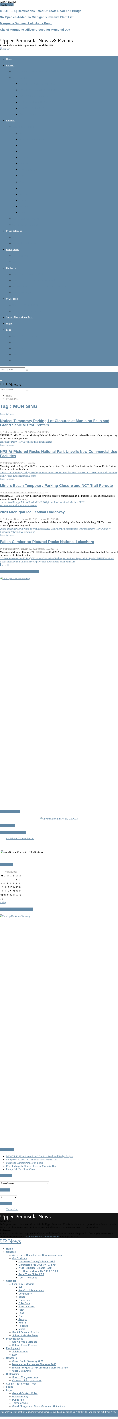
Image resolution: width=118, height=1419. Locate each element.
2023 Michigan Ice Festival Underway (32, 512)
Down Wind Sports (26, 528)
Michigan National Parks (44, 472)
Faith (21, 175)
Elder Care (24, 163)
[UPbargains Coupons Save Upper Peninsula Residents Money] (59, 818)
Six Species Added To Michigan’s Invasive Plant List (36, 17)
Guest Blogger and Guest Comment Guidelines (38, 360)
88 (8, 564)
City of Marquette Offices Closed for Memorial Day (35, 29)
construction (6, 441)
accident (19, 558)
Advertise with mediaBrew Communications (37, 71)
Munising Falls (31, 441)
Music (21, 212)
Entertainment (26, 169)
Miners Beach (62, 472)
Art (20, 133)
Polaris (13, 531)
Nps (36, 561)
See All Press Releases (24, 237)
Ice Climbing (53, 528)
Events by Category (23, 126)
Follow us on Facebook (13, 832)
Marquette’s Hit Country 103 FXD (37, 89)
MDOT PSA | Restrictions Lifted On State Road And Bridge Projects (39, 1156)
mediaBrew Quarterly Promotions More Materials (40, 286)
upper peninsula (67, 561)
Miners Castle (76, 472)
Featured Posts (15, 505)
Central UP (5, 472)
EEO (14, 261)
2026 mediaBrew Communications (42, 1236)
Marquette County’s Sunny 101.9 (36, 83)
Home (9, 59)
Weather (48, 441)
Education (24, 157)
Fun (20, 188)
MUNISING (18, 441)
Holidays (23, 206)
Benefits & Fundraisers (31, 139)
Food (21, 181)
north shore (29, 561)
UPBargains (12, 299)
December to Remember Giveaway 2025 (34, 280)
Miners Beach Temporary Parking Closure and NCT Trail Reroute (56, 485)
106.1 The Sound (27, 114)
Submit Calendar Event (25, 224)
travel (41, 441)
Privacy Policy (20, 342)
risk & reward (23, 531)
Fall (25, 558)
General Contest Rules (24, 336)
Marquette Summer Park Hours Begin (26, 23)
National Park (17, 561)
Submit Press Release (24, 243)
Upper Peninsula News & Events (36, 41)
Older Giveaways (21, 292)
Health (22, 200)
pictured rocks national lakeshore (63, 502)
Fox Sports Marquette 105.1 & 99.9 (38, 102)
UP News (10, 385)
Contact (10, 65)
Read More (13, 1415)
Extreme (40, 528)
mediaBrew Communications (20, 838)
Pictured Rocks (11, 475)
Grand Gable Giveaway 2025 (27, 274)
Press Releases (14, 231)
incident (66, 558)
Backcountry (11, 528)
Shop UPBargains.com (25, 305)
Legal (9, 330)
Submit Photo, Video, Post (19, 317)
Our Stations (19, 77)
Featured (4, 505)
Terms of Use (20, 354)
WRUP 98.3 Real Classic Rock (34, 96)
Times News (12, 1209)
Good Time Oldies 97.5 (31, 108)
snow (32, 531)
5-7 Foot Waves (7, 558)
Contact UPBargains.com (26, 311)
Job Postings (20, 255)
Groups (22, 194)
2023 (2, 528)
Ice (45, 528)
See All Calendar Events (25, 218)
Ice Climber (44, 558)
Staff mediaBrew (11, 432)
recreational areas (27, 475)
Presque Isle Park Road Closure (21, 1169)
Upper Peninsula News (25, 1216)
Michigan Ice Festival (79, 528)
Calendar (10, 120)
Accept (3, 1415)
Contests (11, 268)
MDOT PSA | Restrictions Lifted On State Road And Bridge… (42, 11)
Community (25, 145)
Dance (21, 151)
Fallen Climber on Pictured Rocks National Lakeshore (47, 542)
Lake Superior (77, 558)
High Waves (33, 558)
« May (3, 902)
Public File (18, 348)
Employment (12, 249)
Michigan (27, 472)
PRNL (82, 502)
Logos (9, 323)
